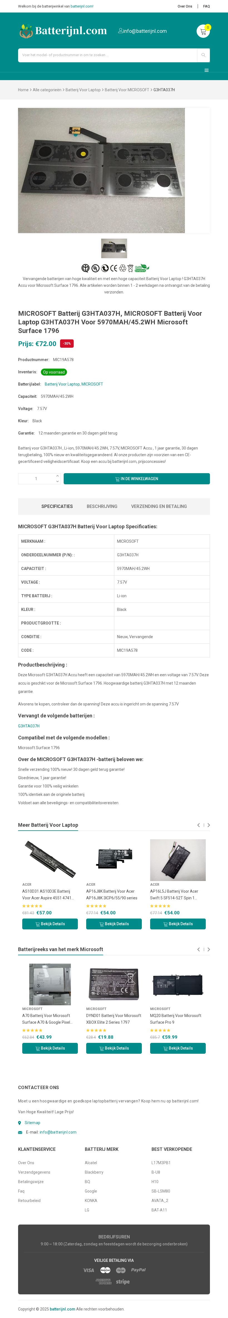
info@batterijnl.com (58, 1132)
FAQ (206, 6)
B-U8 (156, 1172)
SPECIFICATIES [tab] (57, 506)
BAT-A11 (159, 1210)
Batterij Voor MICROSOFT (127, 90)
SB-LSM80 (161, 1191)
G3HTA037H (28, 726)
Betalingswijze (31, 1181)
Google (91, 1191)
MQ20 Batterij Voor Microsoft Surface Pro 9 (175, 1019)
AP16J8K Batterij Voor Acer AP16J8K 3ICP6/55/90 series (111, 894)
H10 (155, 1181)
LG (87, 1210)
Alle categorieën (47, 90)
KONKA (91, 1200)
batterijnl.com (62, 1309)
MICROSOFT (92, 384)
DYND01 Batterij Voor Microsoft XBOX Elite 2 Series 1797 (113, 1019)
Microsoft (32, 1009)
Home (23, 90)
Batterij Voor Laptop (83, 90)
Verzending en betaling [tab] (159, 506)
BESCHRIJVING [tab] (102, 506)
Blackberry (94, 1172)
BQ (87, 1181)
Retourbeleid (29, 1200)
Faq (21, 1191)
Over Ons (185, 6)
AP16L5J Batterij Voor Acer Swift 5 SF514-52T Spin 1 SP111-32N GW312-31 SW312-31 (177, 895)
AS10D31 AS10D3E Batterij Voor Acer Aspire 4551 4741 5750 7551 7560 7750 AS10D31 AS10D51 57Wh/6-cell (50, 895)
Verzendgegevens (34, 1172)
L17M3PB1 (161, 1163)
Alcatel (91, 1163)
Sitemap (33, 1122)
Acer (26, 885)
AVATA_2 (160, 1200)
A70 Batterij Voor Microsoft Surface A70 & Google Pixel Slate (46, 1019)
